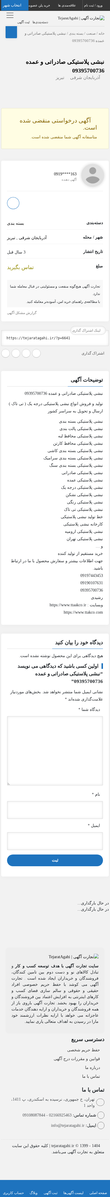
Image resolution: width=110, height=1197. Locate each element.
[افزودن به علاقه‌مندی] (13, 203)
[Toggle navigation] (9, 15)
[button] (55, 381)
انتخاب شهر (12, 5)
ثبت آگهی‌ (50, 1193)
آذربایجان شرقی (85, 77)
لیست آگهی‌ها (73, 1193)
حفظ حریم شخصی (83, 1050)
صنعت (91, 33)
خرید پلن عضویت (39, 5)
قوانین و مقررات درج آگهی (77, 1059)
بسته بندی (76, 33)
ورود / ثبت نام (93, 5)
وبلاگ (34, 1193)
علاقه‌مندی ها (67, 5)
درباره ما (92, 1067)
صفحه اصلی (98, 1193)
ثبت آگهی (23, 22)
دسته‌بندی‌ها (40, 22)
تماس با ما (91, 1076)
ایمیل (94, 825)
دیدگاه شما (89, 709)
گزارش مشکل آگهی (22, 313)
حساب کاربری (13, 1193)
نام (96, 794)
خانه (101, 33)
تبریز (60, 77)
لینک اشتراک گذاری (86, 330)
